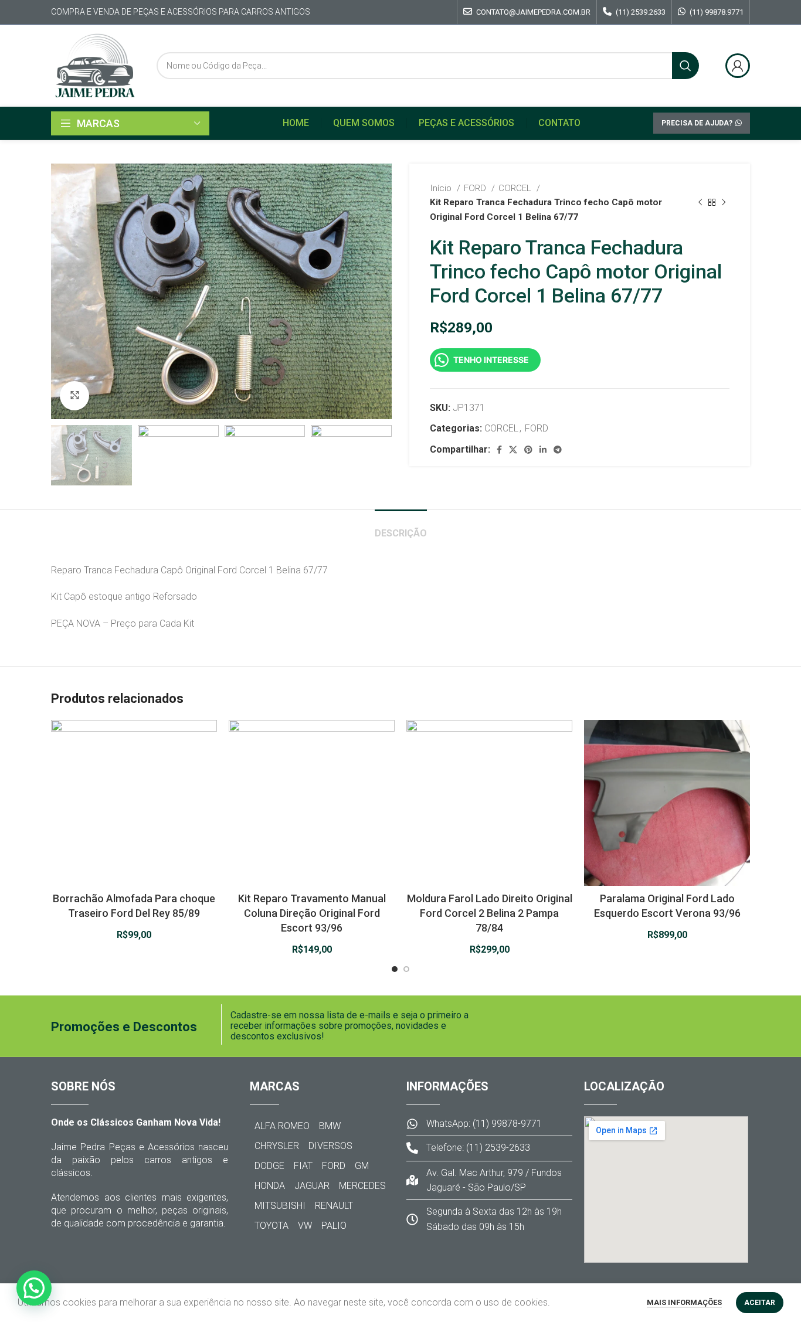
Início (442, 188)
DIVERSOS (330, 1145)
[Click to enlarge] (74, 395)
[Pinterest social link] (528, 449)
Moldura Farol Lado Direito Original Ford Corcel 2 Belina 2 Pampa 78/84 (489, 913)
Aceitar (759, 1303)
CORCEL (516, 188)
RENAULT (334, 1205)
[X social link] (513, 449)
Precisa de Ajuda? (696, 123)
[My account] (737, 65)
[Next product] (723, 202)
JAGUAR (312, 1185)
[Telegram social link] (557, 449)
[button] (34, 1288)
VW (305, 1225)
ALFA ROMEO (282, 1125)
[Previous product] (700, 202)
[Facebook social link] (499, 449)
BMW (330, 1125)
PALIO (334, 1225)
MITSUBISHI (280, 1205)
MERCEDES (362, 1185)
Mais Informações (684, 1302)
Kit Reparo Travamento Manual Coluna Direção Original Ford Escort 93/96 (312, 913)
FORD (476, 188)
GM (362, 1165)
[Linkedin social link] (543, 449)
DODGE (269, 1165)
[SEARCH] (685, 65)
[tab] (401, 527)
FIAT (303, 1165)
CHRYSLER (276, 1145)
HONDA (269, 1185)
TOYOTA (271, 1225)
